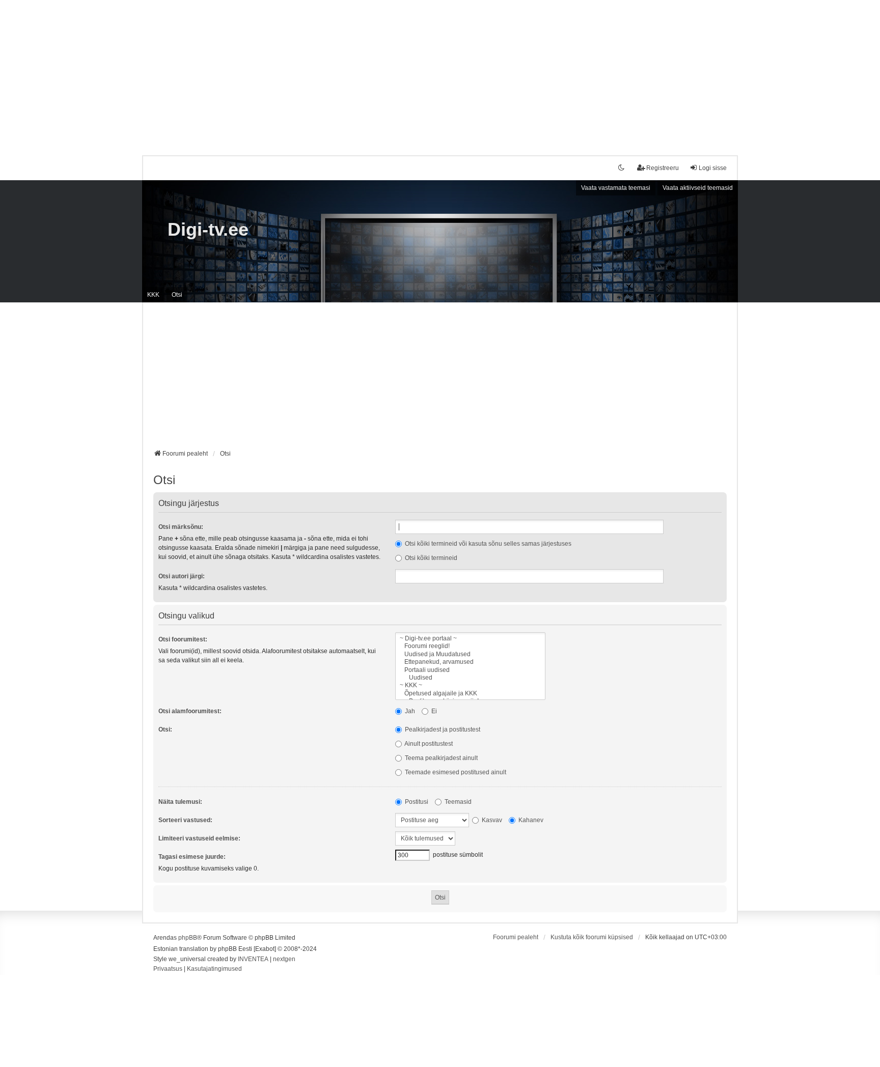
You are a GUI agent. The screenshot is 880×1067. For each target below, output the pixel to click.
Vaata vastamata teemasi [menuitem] (615, 187)
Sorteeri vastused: (185, 820)
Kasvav (491, 820)
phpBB (187, 937)
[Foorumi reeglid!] (470, 646)
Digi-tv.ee (208, 229)
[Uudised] (470, 678)
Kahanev (530, 820)
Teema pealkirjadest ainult (440, 758)
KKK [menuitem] (153, 294)
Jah (409, 711)
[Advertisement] (440, 71)
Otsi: (165, 729)
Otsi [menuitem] (177, 294)
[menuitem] (167, 969)
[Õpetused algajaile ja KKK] (470, 693)
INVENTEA (253, 959)
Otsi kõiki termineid (430, 557)
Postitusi (415, 801)
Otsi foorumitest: (182, 639)
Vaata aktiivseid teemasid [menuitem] (698, 187)
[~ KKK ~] (470, 685)
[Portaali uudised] (470, 670)
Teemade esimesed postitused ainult (454, 772)
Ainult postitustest (428, 743)
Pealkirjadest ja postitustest (441, 729)
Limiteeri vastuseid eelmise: (199, 838)
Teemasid (457, 801)
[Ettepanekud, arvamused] (470, 662)
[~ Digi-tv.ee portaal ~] (470, 638)
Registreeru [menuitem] (662, 168)
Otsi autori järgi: (181, 576)
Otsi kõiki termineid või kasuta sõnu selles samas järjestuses (487, 543)
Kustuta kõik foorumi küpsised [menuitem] (592, 937)
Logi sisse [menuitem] (713, 168)
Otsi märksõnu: (180, 526)
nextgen (284, 959)
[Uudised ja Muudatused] (470, 654)
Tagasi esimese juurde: (192, 856)
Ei (433, 711)
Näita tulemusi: (180, 801)
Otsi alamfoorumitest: (190, 711)
